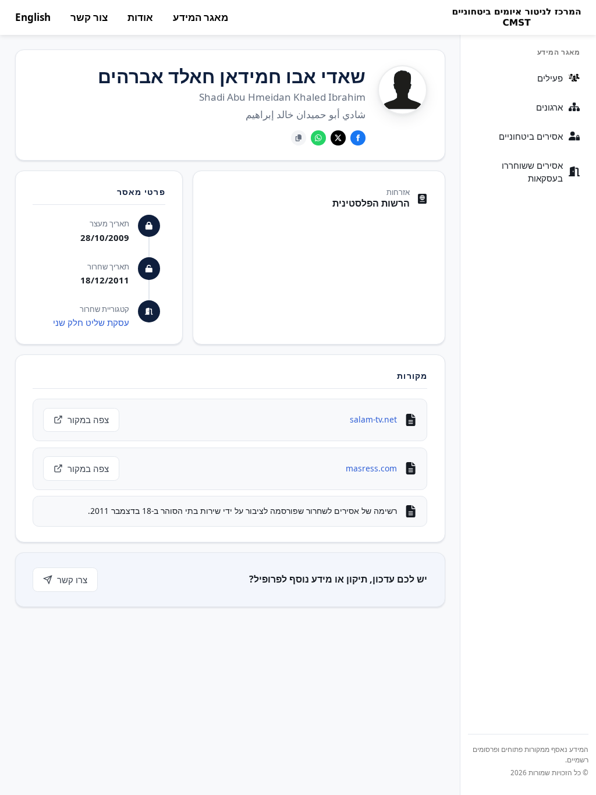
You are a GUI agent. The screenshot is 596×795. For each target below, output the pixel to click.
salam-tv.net (373, 419)
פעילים (550, 78)
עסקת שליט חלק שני (91, 322)
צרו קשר (72, 579)
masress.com (371, 468)
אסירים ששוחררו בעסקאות (532, 171)
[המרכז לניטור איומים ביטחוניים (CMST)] (516, 17)
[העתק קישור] (298, 137)
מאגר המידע (200, 17)
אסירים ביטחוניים (531, 136)
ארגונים (549, 107)
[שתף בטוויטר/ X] (338, 137)
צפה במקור (88, 419)
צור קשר (89, 17)
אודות (140, 17)
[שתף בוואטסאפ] (318, 137)
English (33, 17)
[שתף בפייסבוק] (358, 137)
